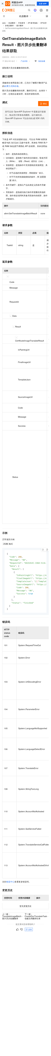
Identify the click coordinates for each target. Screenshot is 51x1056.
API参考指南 (33, 23)
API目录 (43, 23)
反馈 (30, 929)
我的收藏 (41, 61)
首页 (4, 23)
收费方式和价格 (11, 86)
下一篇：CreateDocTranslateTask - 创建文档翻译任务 (36, 916)
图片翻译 (19, 25)
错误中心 (10, 881)
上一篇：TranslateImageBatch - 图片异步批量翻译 (12, 916)
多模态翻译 (9, 25)
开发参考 (21, 23)
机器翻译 (11, 23)
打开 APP (42, 3)
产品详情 (24, 61)
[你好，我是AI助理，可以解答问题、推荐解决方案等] (35, 10)
